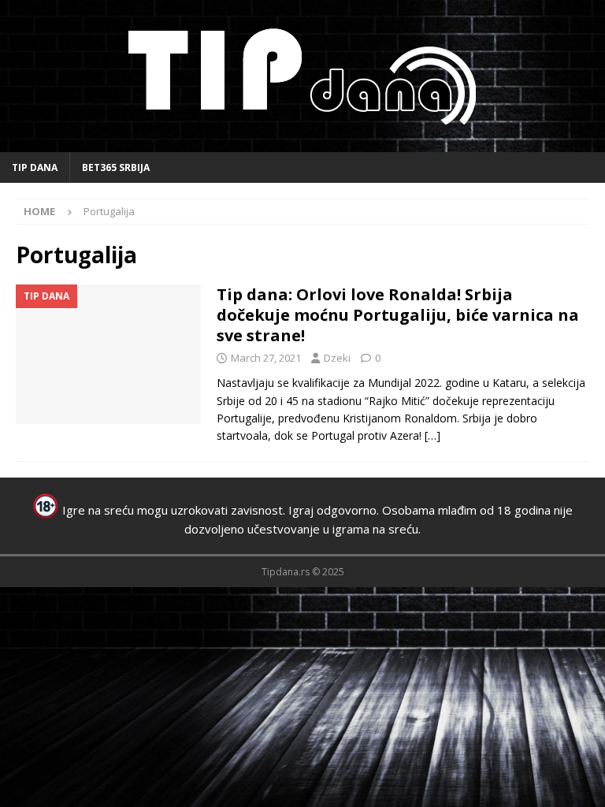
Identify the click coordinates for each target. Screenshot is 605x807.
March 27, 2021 (266, 358)
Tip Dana (35, 167)
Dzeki (337, 358)
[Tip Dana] (108, 354)
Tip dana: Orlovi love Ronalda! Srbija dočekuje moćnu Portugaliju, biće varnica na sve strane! (398, 315)
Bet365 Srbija (116, 167)
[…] (432, 435)
